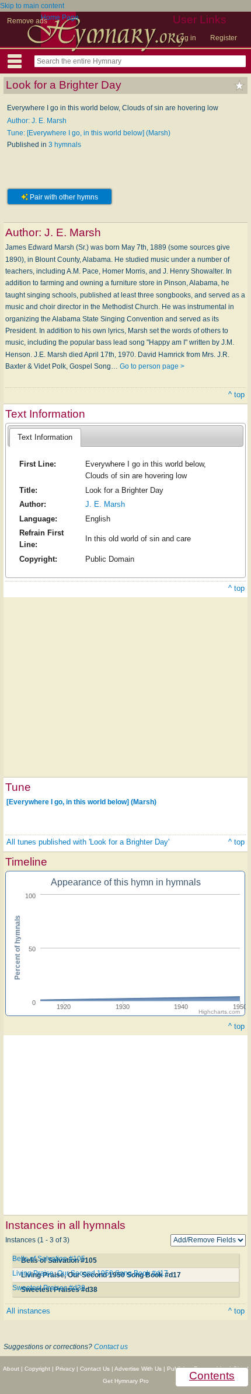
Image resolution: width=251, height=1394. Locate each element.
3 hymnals (64, 145)
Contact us (111, 1347)
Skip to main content (32, 6)
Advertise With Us (138, 1368)
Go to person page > (152, 366)
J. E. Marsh (105, 504)
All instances (28, 1311)
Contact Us (95, 1368)
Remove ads (27, 21)
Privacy (65, 1368)
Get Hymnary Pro (126, 1381)
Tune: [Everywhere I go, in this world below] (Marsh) (88, 133)
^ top (236, 394)
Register (223, 38)
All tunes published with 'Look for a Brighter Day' (87, 842)
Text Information (45, 437)
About (11, 1368)
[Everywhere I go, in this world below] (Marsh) (81, 802)
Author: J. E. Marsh (37, 121)
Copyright (37, 1368)
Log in (186, 38)
